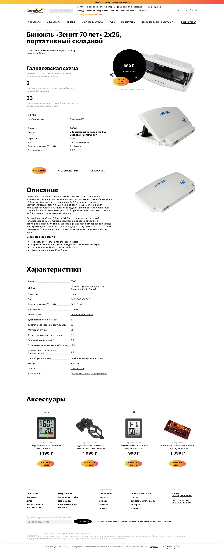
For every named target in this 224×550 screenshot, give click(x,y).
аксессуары (98, 170)
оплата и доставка (141, 493)
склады (103, 508)
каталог (81, 7)
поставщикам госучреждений (146, 7)
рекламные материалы (143, 501)
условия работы (129, 10)
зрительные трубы (92, 22)
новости (115, 10)
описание (39, 170)
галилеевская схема (82, 314)
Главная (29, 30)
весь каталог (188, 22)
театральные (99, 373)
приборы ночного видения (67, 505)
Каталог (39, 30)
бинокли (71, 22)
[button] (178, 10)
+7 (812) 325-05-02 (181, 502)
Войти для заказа (121, 81)
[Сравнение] (186, 10)
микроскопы (54, 22)
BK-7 (73, 329)
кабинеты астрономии (98, 10)
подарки (135, 504)
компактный (77, 368)
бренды (81, 10)
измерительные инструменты (158, 22)
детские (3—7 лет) (81, 373)
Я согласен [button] (171, 547)
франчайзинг (123, 7)
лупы (112, 22)
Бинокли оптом (52, 30)
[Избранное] (182, 10)
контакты (143, 10)
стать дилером (107, 7)
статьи (134, 497)
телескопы (34, 22)
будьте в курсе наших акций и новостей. (49, 517)
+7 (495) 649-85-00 (182, 495)
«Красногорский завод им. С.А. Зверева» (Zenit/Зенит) (88, 133)
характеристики (68, 170)
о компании (92, 7)
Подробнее (154, 547)
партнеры (104, 504)
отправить (83, 521)
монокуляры (128, 22)
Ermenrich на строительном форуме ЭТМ (112, 2)
